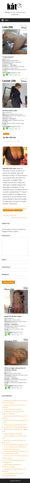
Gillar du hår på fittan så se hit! (13, 409)
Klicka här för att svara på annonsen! (15, 208)
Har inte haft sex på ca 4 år (18, 217)
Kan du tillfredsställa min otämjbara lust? (15, 444)
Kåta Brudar (6, 134)
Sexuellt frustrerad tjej (10, 215)
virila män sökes (18, 210)
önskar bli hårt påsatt (8, 210)
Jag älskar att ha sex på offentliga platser (15, 427)
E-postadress (6, 267)
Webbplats (5, 274)
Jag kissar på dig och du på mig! (13, 433)
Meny (6, 20)
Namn (4, 259)
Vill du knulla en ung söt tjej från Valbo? (15, 425)
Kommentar (6, 235)
